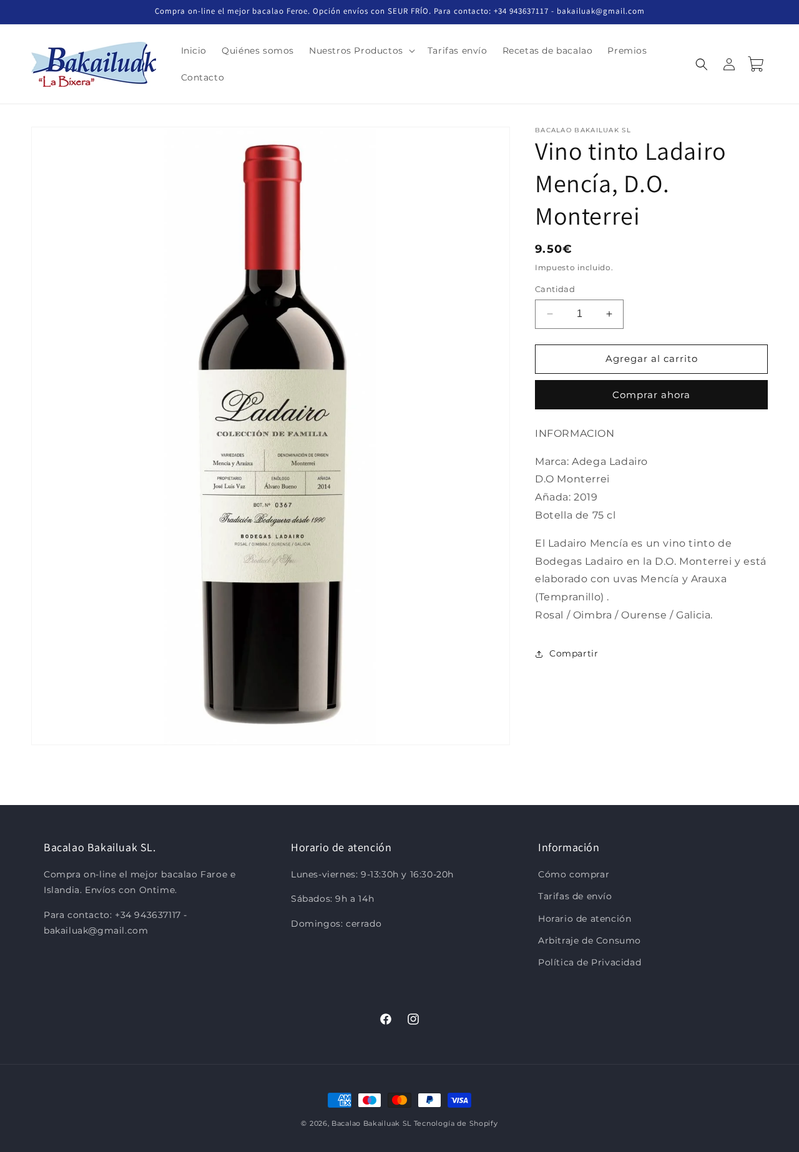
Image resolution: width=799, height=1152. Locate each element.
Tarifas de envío (575, 896)
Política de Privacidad (589, 962)
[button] (360, 50)
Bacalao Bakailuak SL (371, 1123)
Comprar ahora (651, 395)
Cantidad (555, 289)
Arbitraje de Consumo (589, 940)
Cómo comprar (573, 875)
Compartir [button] (573, 653)
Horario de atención (584, 918)
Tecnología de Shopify (456, 1123)
